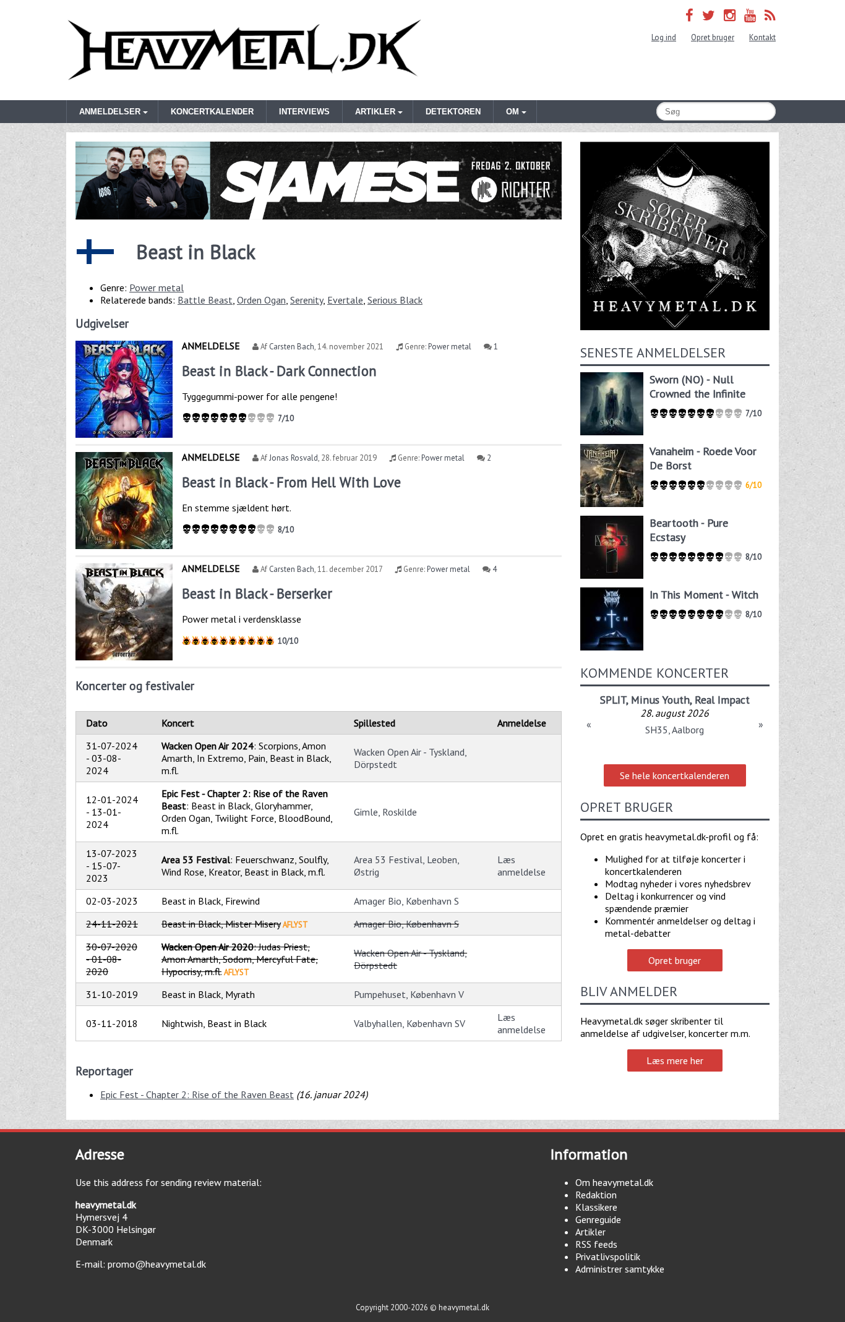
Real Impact (722, 700)
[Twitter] (708, 15)
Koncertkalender (212, 111)
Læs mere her (674, 1060)
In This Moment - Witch (704, 594)
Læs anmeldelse (521, 865)
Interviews (304, 111)
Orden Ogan (261, 300)
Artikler (590, 1232)
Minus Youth (660, 700)
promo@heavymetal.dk (157, 1264)
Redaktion (596, 1194)
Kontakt (762, 37)
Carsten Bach (291, 346)
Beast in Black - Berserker (257, 593)
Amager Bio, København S (406, 901)
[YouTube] (750, 15)
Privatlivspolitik (607, 1256)
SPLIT (613, 700)
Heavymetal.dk (244, 50)
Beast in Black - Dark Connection (279, 371)
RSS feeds (596, 1244)
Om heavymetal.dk (614, 1182)
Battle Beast (205, 300)
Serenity (306, 300)
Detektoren (453, 111)
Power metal (156, 287)
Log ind (663, 37)
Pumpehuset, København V (409, 994)
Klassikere (596, 1207)
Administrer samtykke (619, 1269)
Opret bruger (712, 37)
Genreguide (598, 1219)
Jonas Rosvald (293, 458)
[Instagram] (730, 15)
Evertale (345, 300)
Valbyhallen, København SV (409, 1023)
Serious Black (394, 300)
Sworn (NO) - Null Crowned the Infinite (697, 386)
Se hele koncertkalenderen (674, 775)
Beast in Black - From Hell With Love (291, 482)
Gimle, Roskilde (385, 812)
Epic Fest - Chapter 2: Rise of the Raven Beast (197, 1094)
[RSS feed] (770, 15)
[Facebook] (689, 15)
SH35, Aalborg (674, 729)
